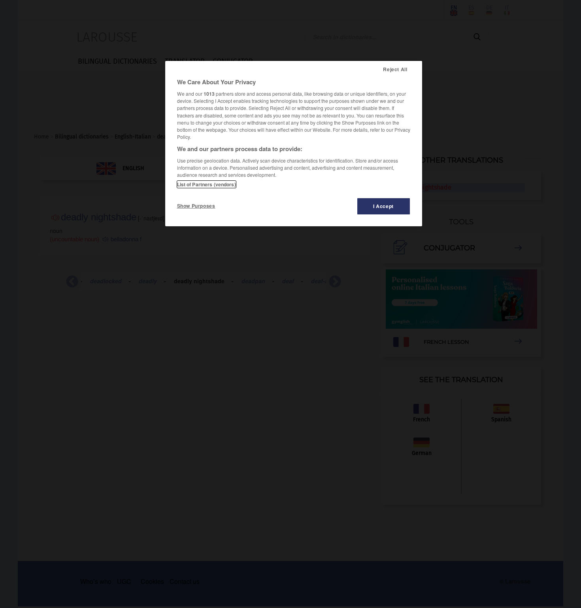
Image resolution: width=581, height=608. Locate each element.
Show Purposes (196, 205)
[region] (293, 143)
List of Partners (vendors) (206, 184)
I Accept (383, 206)
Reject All (395, 69)
